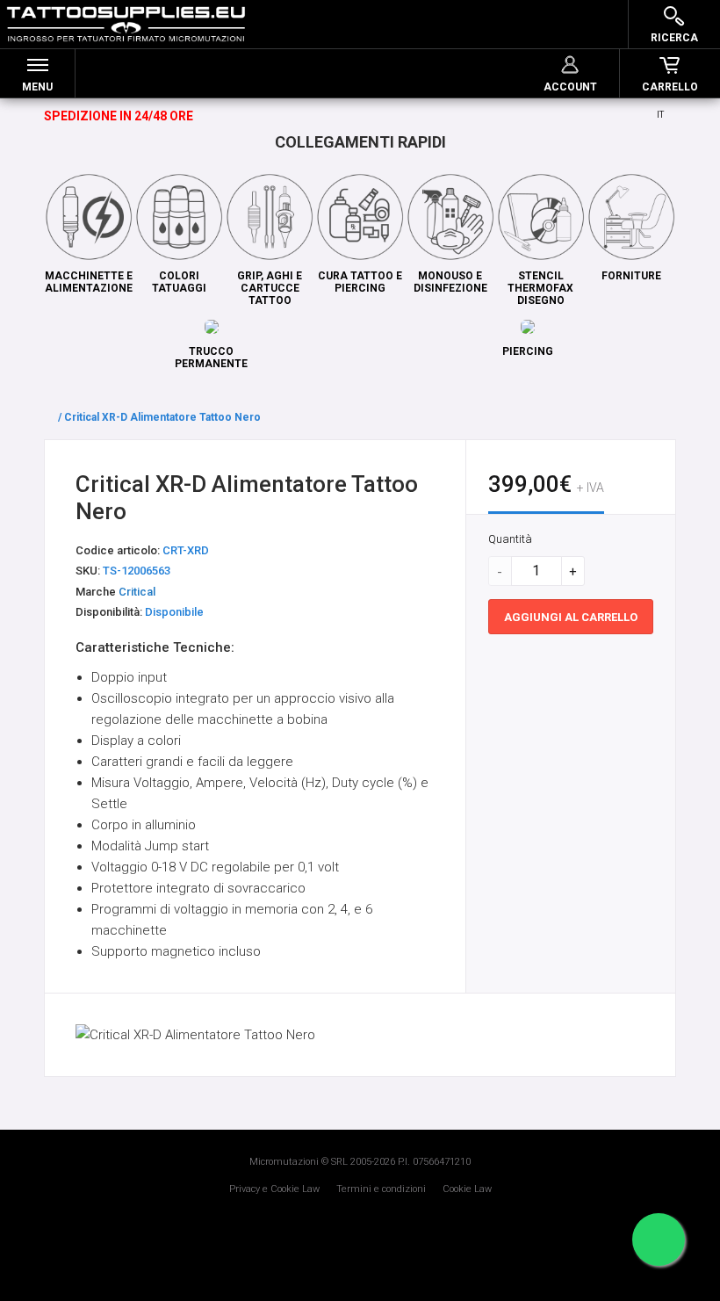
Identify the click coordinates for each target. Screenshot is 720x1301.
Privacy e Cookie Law (274, 1189)
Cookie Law (467, 1189)
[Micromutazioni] (126, 24)
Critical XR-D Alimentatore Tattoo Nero (162, 417)
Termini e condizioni (381, 1189)
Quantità (510, 539)
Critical (137, 591)
